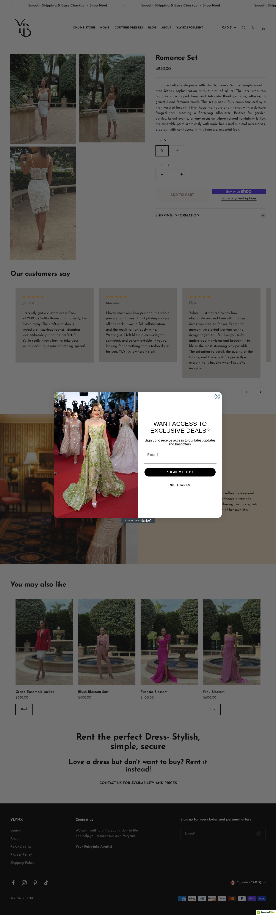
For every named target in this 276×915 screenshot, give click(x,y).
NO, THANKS (180, 485)
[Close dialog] (217, 396)
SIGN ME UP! (180, 472)
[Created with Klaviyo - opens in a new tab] (138, 520)
